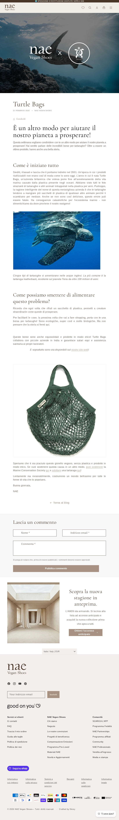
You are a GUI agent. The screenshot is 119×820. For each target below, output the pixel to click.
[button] (89, 7)
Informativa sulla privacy (31, 781)
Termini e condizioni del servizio (50, 782)
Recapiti (70, 779)
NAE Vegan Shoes (23, 809)
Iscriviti (53, 694)
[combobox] (59, 651)
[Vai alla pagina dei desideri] (83, 7)
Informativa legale (106, 781)
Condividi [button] (21, 119)
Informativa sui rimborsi (12, 781)
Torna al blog (61, 502)
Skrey (72, 809)
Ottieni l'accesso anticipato (84, 632)
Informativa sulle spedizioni (86, 782)
